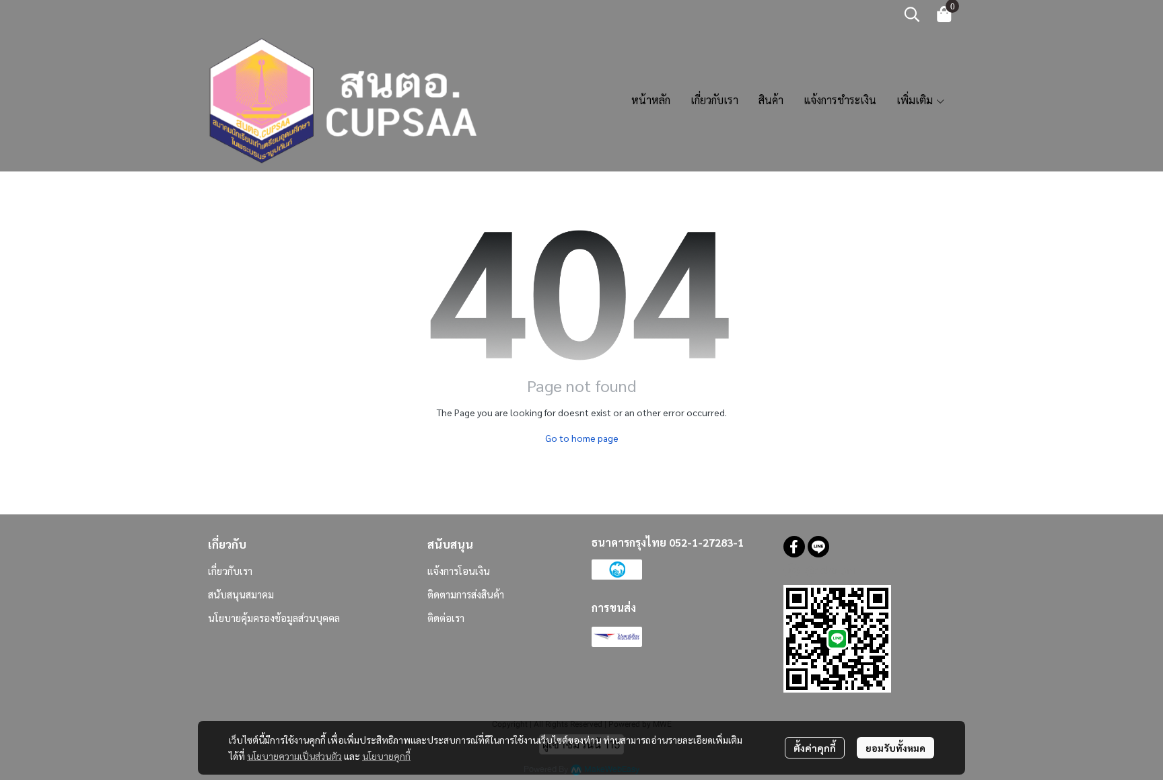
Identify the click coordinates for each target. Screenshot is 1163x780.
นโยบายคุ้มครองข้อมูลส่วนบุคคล (274, 617)
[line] (818, 546)
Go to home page (582, 438)
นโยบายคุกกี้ (386, 756)
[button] (912, 14)
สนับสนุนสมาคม (241, 594)
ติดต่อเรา (445, 617)
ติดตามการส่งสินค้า (465, 594)
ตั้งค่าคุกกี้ (815, 748)
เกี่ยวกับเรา (230, 570)
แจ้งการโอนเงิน (458, 570)
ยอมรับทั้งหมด (895, 748)
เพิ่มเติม (916, 100)
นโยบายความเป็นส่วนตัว (294, 756)
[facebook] (794, 546)
